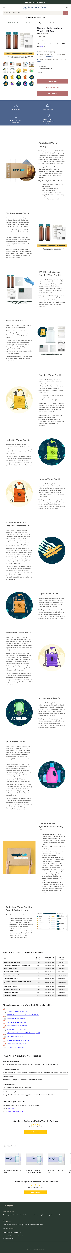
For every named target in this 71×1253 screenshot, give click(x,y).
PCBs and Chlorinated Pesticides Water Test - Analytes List (23, 1033)
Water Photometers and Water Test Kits (19, 23)
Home (4, 23)
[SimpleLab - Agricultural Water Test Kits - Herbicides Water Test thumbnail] (19, 77)
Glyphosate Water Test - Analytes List (17, 1011)
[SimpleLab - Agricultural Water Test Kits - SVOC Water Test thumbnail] (25, 84)
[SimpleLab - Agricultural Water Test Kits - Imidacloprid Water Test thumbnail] (12, 84)
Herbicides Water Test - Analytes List (17, 1026)
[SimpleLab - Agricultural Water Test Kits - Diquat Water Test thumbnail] (6, 84)
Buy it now (52, 93)
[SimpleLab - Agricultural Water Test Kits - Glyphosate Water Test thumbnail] (19, 71)
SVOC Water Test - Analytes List (15, 1047)
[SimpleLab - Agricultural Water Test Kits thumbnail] (19, 64)
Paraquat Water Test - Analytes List (16, 1029)
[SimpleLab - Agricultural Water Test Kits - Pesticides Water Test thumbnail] (12, 77)
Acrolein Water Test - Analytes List (16, 1044)
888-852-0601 (48, 56)
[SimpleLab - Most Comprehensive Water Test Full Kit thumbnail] (32, 64)
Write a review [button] (35, 1132)
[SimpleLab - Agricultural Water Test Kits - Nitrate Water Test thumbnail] (6, 77)
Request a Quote (52, 87)
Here (39, 61)
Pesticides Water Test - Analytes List (17, 1022)
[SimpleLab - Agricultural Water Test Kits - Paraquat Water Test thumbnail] (25, 77)
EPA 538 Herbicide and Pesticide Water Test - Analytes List (23, 1015)
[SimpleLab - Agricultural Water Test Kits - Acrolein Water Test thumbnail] (19, 84)
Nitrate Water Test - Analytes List (16, 1018)
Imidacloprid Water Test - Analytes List (18, 1040)
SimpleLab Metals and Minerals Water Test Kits (33, 1171)
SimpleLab (42, 36)
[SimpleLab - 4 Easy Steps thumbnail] (12, 71)
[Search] (65, 13)
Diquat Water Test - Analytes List (16, 1036)
